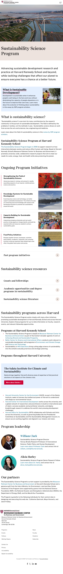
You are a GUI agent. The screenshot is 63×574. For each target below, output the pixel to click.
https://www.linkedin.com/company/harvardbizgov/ (33, 563)
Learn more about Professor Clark (32, 446)
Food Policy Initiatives (12, 235)
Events (3, 533)
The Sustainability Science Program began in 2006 (19, 147)
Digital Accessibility (7, 553)
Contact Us (5, 544)
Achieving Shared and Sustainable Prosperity (21, 338)
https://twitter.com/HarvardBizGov (30, 564)
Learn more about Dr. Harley (30, 463)
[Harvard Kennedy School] (10, 2)
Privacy (4, 547)
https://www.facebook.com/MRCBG (28, 563)
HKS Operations (23, 346)
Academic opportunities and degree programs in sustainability (23, 290)
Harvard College (44, 558)
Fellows (4, 536)
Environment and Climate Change (48, 342)
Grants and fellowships (16, 280)
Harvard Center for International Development (21, 402)
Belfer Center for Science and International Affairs (23, 340)
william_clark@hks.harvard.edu (31, 449)
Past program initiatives (17, 255)
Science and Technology (17, 344)
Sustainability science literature (21, 299)
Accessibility (5, 550)
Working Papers (6, 539)
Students (35, 536)
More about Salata (13, 382)
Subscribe (35, 539)
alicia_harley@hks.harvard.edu (31, 465)
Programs (4, 530)
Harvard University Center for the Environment (22, 395)
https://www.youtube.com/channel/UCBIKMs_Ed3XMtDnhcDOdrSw (36, 564)
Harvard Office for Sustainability (17, 412)
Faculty (35, 533)
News (34, 530)
